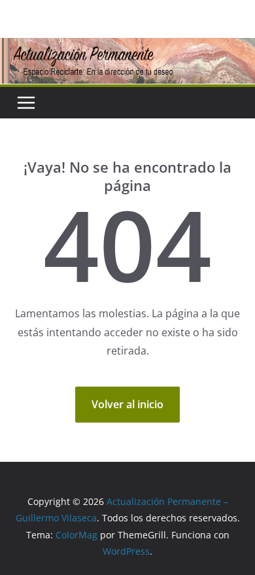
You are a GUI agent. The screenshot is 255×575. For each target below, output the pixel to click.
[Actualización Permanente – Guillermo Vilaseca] (127, 47)
